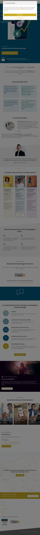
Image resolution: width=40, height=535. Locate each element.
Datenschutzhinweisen (21, 9)
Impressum (6, 10)
